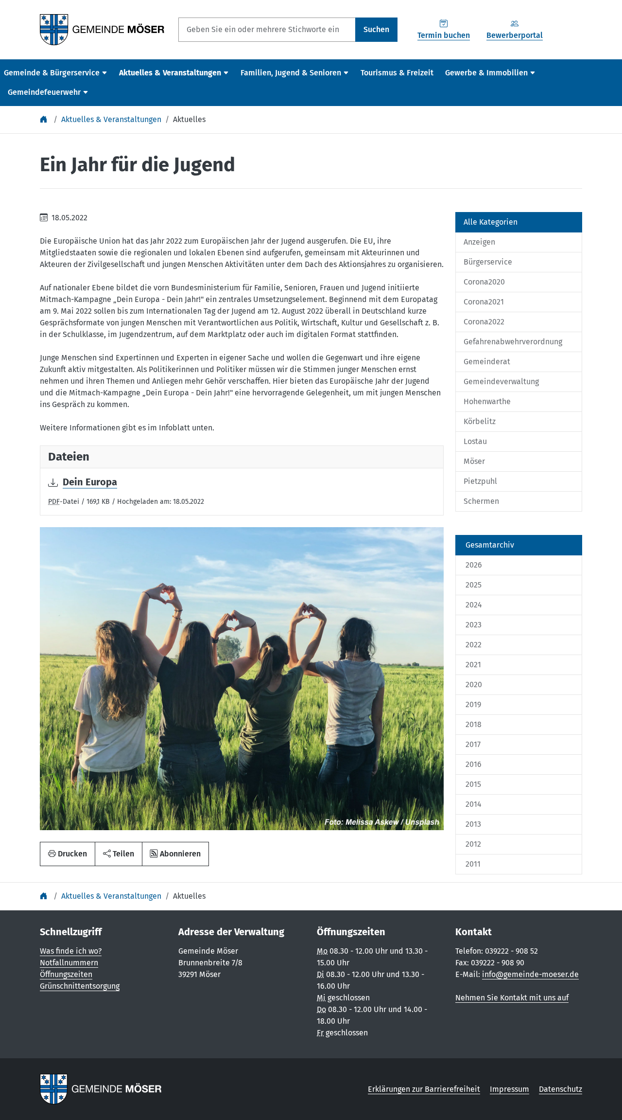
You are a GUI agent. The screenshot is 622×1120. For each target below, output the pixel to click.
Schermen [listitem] (481, 501)
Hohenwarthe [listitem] (487, 401)
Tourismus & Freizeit (397, 72)
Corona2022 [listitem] (484, 321)
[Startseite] (45, 119)
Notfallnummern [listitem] (69, 962)
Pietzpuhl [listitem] (480, 481)
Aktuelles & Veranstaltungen (111, 119)
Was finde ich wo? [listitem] (71, 951)
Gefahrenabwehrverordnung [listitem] (513, 341)
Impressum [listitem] (509, 1089)
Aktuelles (189, 119)
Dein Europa (90, 482)
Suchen (376, 29)
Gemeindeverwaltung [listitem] (501, 381)
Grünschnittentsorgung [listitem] (80, 986)
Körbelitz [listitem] (480, 421)
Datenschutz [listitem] (560, 1089)
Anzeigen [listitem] (479, 242)
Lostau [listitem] (475, 441)
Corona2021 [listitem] (484, 301)
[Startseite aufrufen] (102, 29)
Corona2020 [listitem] (484, 281)
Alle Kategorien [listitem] (491, 222)
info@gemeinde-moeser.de (530, 974)
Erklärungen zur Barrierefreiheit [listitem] (424, 1089)
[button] (118, 854)
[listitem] (518, 545)
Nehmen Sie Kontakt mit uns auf (512, 997)
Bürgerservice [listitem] (488, 262)
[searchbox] (267, 30)
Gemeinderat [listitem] (487, 361)
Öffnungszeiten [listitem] (66, 974)
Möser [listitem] (474, 461)
